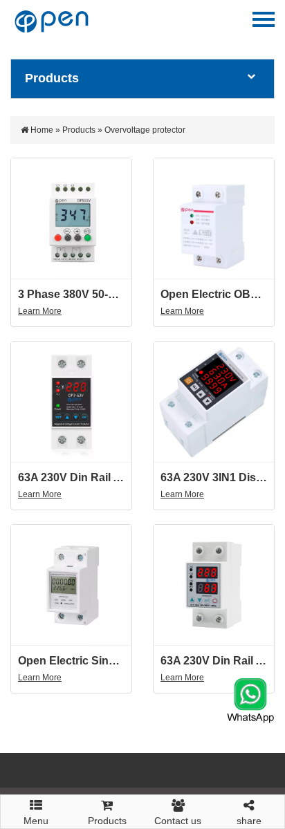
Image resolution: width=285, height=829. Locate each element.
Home (41, 130)
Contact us (177, 820)
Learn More (40, 311)
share (249, 820)
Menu (36, 816)
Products (78, 130)
